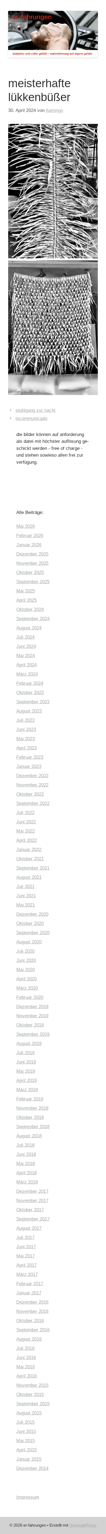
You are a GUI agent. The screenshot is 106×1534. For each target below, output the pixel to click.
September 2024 (32, 618)
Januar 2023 (28, 766)
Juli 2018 (25, 1145)
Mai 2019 (25, 1071)
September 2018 (32, 1126)
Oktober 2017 (30, 1209)
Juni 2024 (26, 646)
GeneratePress (82, 1525)
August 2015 (29, 1413)
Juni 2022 (26, 821)
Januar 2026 (28, 544)
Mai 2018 (25, 1163)
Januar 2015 (28, 1459)
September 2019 (32, 1034)
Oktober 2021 (30, 858)
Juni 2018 (26, 1154)
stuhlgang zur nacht (35, 410)
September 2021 (32, 868)
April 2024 (26, 664)
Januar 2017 (28, 1292)
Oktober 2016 (30, 1320)
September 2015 (32, 1403)
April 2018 (26, 1172)
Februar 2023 (29, 757)
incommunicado (31, 418)
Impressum (27, 1497)
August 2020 (29, 942)
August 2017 (29, 1228)
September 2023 (32, 701)
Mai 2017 (25, 1256)
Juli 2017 (25, 1237)
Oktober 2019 (30, 1025)
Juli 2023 (25, 720)
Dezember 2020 (32, 914)
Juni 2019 (26, 1062)
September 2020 (32, 932)
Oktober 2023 (30, 692)
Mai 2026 (25, 526)
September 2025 (32, 581)
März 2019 (27, 1089)
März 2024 (27, 674)
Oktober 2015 (30, 1394)
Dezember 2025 (32, 554)
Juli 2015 (25, 1422)
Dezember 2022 (32, 775)
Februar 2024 (29, 683)
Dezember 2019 (32, 1006)
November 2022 (32, 785)
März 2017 (27, 1274)
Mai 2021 (25, 905)
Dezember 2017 (32, 1191)
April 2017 (26, 1265)
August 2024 (29, 627)
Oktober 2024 (30, 609)
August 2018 (29, 1135)
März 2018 (27, 1182)
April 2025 (26, 600)
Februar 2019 (29, 1099)
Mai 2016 (25, 1366)
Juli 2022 (25, 812)
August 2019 (29, 1043)
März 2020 (27, 988)
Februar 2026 (29, 535)
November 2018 (32, 1108)
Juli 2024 (25, 637)
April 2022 (26, 840)
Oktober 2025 (30, 572)
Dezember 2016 (32, 1302)
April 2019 (26, 1080)
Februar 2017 (29, 1283)
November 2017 (32, 1200)
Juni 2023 (26, 729)
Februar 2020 (29, 997)
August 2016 (29, 1339)
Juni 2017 (26, 1246)
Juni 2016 (26, 1357)
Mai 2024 (25, 655)
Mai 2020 (25, 969)
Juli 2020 (25, 951)
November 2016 (32, 1311)
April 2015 (26, 1450)
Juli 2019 (25, 1052)
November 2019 (32, 1015)
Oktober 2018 (30, 1117)
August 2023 (29, 711)
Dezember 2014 (32, 1468)
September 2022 (32, 803)
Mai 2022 (25, 831)
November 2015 (32, 1385)
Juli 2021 (25, 886)
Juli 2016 (25, 1348)
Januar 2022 (28, 849)
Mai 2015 (25, 1440)
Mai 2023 (25, 738)
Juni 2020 (26, 960)
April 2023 (26, 748)
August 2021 (29, 877)
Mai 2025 (25, 591)
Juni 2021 (26, 895)
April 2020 (26, 978)
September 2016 (32, 1329)
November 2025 (32, 563)
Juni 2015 (26, 1431)
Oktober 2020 (30, 923)
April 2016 (26, 1376)
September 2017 (32, 1219)
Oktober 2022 (30, 794)
